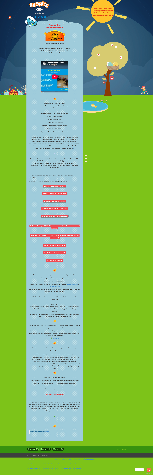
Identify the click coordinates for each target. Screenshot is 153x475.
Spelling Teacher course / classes (103, 13)
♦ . (42, 459)
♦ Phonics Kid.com (32, 464)
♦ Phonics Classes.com (33, 468)
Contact (123, 449)
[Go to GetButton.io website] (149, 473)
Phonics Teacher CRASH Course (54, 201)
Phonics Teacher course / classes (103, 8)
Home (118, 449)
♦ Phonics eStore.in (47, 464)
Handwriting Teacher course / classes (103, 11)
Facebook (47, 431)
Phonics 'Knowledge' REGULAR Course (54, 208)
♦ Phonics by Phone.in (48, 468)
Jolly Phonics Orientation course (54, 245)
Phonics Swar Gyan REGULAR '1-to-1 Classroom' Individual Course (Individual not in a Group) (55, 236)
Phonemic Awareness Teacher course (103, 15)
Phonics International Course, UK (54, 186)
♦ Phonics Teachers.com (76, 464)
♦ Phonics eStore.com (61, 459)
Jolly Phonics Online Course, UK (54, 252)
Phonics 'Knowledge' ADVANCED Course (55, 216)
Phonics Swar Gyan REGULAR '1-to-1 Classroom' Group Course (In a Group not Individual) (55, 227)
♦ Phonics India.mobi (90, 459)
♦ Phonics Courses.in (75, 468)
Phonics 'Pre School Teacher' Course (54, 193)
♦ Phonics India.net (74, 459)
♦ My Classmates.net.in (61, 464)
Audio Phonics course (54, 260)
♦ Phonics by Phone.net (61, 468)
